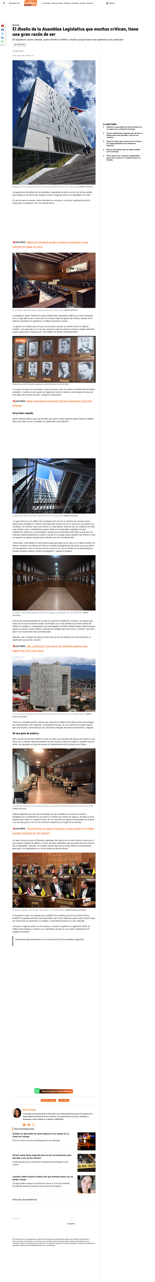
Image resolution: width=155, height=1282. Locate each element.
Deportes (67, 3)
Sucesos (83, 3)
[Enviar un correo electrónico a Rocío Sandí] (24, 1124)
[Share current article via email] (2, 25)
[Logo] (20, 340)
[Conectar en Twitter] (33, 1124)
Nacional (90, 3)
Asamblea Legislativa (48, 1100)
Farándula (75, 3)
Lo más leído (46, 3)
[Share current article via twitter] (2, 33)
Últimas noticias (57, 3)
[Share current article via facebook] (2, 29)
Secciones (13, 3)
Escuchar (21, 44)
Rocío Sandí (19, 51)
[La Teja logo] (30, 3)
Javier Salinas (64, 1100)
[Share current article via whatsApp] (2, 41)
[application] (54, 359)
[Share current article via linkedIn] (2, 37)
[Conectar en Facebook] (28, 1124)
